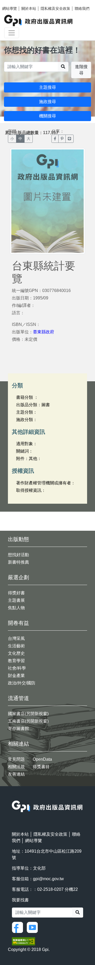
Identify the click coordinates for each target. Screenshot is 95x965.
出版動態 (18, 539)
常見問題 (16, 759)
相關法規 (16, 766)
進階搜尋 (81, 69)
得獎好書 (16, 593)
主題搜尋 (47, 87)
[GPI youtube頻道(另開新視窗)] (33, 927)
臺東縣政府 (43, 332)
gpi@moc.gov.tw (48, 879)
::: (13, 797)
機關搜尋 (47, 116)
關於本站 (28, 8)
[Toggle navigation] (11, 33)
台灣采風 (16, 638)
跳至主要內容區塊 (15, 3)
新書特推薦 (18, 562)
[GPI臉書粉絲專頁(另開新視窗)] (19, 927)
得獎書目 (41, 766)
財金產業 (16, 675)
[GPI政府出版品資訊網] (38, 21)
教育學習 (16, 660)
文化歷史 (16, 653)
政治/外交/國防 (21, 683)
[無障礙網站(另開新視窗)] (23, 941)
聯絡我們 (82, 8)
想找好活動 (18, 554)
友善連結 (16, 774)
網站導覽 (9, 8)
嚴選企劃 (18, 577)
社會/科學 (17, 668)
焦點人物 (16, 607)
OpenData (42, 759)
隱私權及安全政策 (55, 8)
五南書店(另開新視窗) (28, 721)
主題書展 (16, 600)
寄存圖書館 (18, 728)
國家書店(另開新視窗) (28, 713)
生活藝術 (16, 646)
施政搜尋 (47, 101)
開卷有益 (18, 623)
